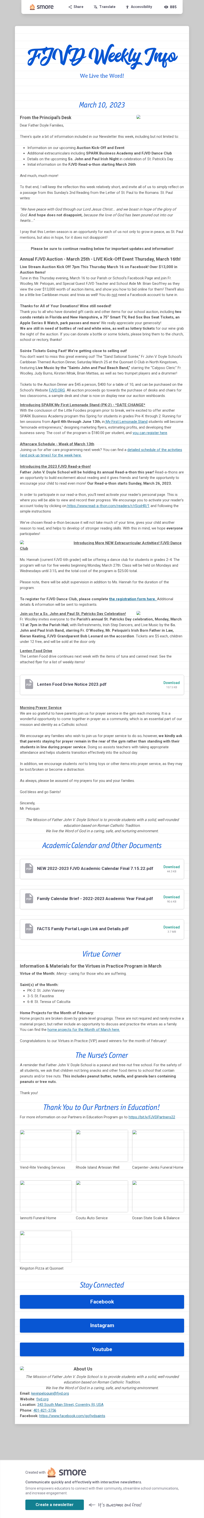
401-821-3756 (44, 1410)
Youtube (102, 1349)
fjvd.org (42, 1399)
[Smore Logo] (41, 7)
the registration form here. (133, 599)
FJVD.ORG (57, 390)
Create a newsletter (55, 1504)
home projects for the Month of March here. (84, 1029)
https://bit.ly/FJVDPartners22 (152, 1117)
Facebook (102, 1302)
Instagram (102, 1325)
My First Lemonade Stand (126, 421)
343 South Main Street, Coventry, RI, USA (70, 1404)
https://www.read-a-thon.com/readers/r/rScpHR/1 (108, 506)
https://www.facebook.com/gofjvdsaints (72, 1416)
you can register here (150, 433)
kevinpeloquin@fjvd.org (50, 1393)
